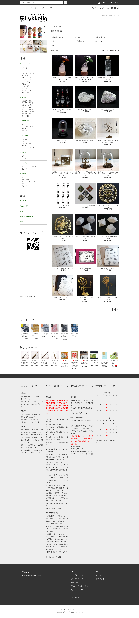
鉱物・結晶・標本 (100, 37)
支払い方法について (77, 575)
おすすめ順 (104, 50)
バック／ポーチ (27, 143)
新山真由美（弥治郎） (29, 111)
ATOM (77, 597)
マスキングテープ (27, 79)
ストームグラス (78, 37)
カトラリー (25, 158)
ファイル (24, 88)
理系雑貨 (58, 26)
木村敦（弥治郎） (27, 105)
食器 (23, 156)
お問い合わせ (105, 8)
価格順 (112, 50)
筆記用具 (24, 84)
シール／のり (26, 82)
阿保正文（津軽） (27, 101)
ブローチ (24, 131)
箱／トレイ (25, 75)
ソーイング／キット (28, 148)
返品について (75, 582)
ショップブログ (75, 593)
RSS (72, 597)
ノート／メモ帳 (27, 77)
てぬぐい (24, 141)
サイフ (24, 145)
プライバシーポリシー (78, 590)
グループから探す (47, 8)
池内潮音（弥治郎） (28, 103)
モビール (24, 169)
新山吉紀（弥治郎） (28, 109)
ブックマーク (26, 92)
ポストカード (26, 69)
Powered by (59, 612)
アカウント (103, 2)
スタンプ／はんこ (27, 90)
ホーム (22, 8)
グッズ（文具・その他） (81, 41)
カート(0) (115, 2)
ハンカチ (24, 139)
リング (24, 128)
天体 (53, 41)
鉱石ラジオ (98, 41)
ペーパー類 (25, 86)
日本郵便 (58, 508)
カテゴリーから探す (33, 8)
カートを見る (99, 575)
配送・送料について (77, 579)
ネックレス (25, 124)
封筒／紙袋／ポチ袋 (28, 73)
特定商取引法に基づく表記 (79, 586)
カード (24, 71)
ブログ (96, 8)
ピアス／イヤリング (28, 126)
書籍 (53, 45)
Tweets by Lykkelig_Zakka (28, 296)
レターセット (26, 67)
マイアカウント (100, 571)
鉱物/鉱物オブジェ (57, 37)
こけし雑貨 (25, 116)
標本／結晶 (25, 179)
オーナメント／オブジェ (29, 167)
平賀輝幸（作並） (27, 114)
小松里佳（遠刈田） (28, 107)
